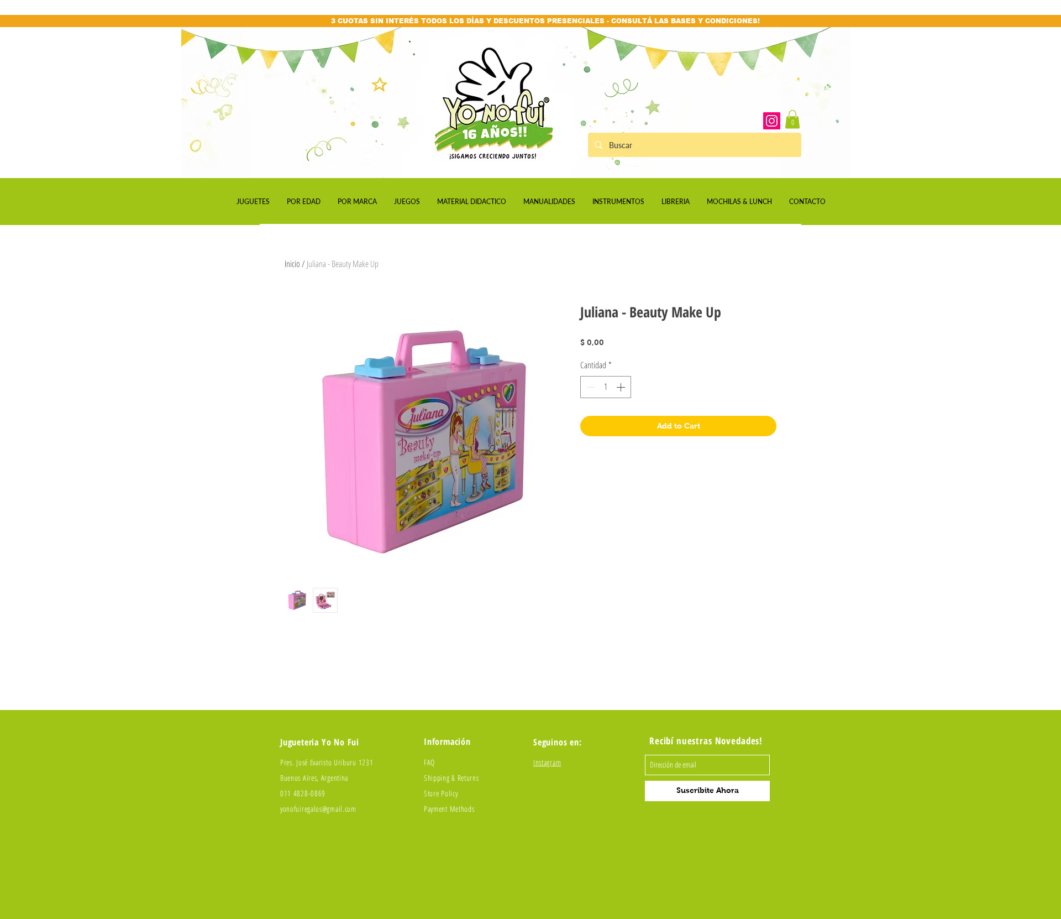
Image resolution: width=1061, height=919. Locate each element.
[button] (792, 119)
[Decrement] (589, 387)
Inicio (292, 264)
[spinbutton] (605, 387)
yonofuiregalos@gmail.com (318, 808)
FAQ (429, 762)
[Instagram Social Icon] (771, 120)
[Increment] (621, 387)
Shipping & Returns (451, 777)
